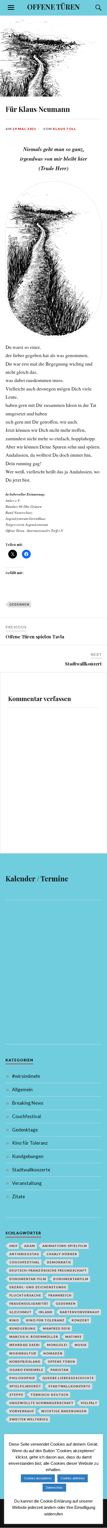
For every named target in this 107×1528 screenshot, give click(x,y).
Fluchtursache (25, 1295)
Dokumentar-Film (27, 1279)
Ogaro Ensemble (26, 1369)
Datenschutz (54, 1487)
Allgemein (22, 1089)
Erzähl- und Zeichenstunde (37, 1287)
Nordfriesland (25, 1361)
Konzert (80, 1320)
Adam (29, 1246)
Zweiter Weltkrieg (28, 1419)
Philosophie (22, 1378)
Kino (14, 1320)
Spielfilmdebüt (25, 1386)
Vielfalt (89, 1403)
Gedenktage (25, 1130)
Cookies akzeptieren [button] (38, 1478)
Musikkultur (22, 1353)
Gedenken (19, 604)
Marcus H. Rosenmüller (33, 1336)
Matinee (73, 1336)
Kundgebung (22, 1328)
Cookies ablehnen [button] (73, 1478)
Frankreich (60, 1295)
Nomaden (53, 1353)
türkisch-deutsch (49, 1394)
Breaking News (27, 1103)
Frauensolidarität (29, 1303)
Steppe (16, 1394)
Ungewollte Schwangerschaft (41, 1403)
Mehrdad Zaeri (24, 1345)
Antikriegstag (24, 1254)
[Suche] (93, 7)
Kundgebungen (27, 1156)
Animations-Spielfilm (64, 1246)
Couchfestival (26, 1116)
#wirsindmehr (26, 1076)
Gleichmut (20, 1312)
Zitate (18, 1196)
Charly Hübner (61, 1254)
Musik (81, 1345)
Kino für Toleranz (30, 1143)
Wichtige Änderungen (64, 1411)
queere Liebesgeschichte (68, 1378)
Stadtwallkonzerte (31, 1170)
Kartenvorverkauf (79, 1312)
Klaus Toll (64, 129)
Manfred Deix (56, 1328)
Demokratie (59, 1262)
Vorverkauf (21, 1411)
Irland (46, 1312)
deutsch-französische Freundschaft (48, 1270)
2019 (13, 1246)
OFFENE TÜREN (53, 6)
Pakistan (59, 1369)
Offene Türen (61, 1361)
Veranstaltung (27, 1183)
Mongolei (57, 1345)
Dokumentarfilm (70, 1279)
